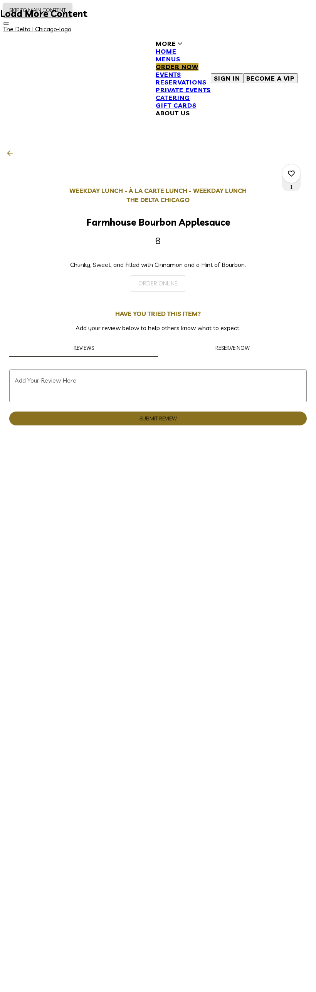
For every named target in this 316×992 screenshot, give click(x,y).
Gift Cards (176, 105)
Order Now (177, 67)
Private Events (183, 90)
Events (168, 74)
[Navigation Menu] (6, 23)
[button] (183, 78)
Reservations (181, 82)
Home (166, 51)
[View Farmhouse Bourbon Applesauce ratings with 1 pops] (291, 173)
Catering (173, 97)
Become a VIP (270, 78)
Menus (168, 59)
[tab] (83, 348)
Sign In (227, 78)
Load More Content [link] (43, 13)
